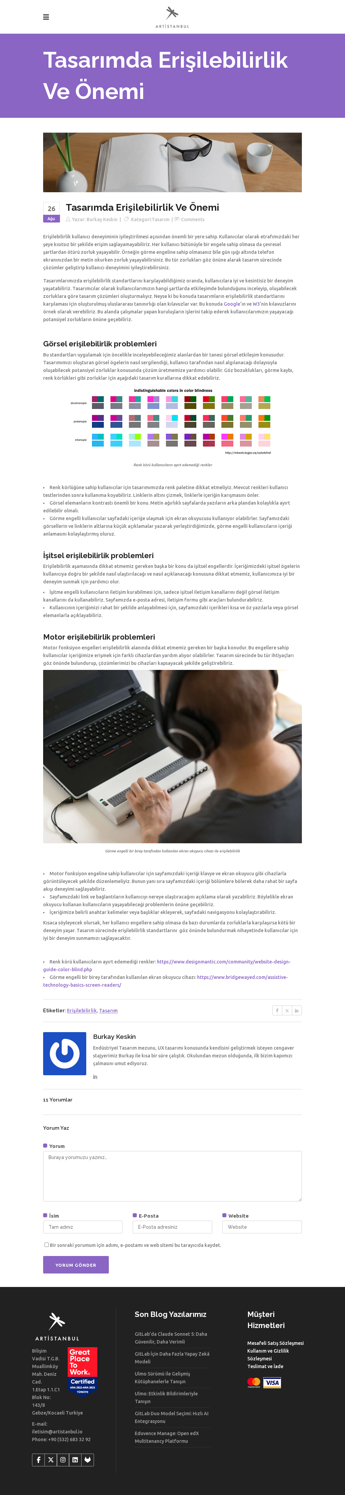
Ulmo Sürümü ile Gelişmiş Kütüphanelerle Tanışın (162, 1377)
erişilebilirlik (82, 1010)
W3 (256, 304)
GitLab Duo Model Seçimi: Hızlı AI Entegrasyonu (172, 1417)
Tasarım (160, 219)
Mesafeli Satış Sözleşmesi (275, 1343)
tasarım (108, 1010)
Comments (193, 219)
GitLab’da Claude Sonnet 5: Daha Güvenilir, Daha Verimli (171, 1338)
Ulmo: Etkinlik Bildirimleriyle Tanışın (166, 1397)
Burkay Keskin (102, 219)
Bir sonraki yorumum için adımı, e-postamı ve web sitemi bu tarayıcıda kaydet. (135, 1245)
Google (232, 304)
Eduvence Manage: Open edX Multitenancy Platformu (167, 1437)
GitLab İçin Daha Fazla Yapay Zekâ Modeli (172, 1357)
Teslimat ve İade (265, 1366)
